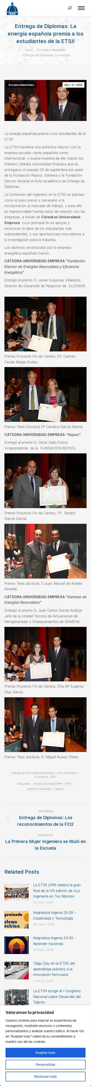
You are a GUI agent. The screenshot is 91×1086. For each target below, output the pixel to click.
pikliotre (60, 789)
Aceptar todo (45, 1052)
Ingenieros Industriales (39, 789)
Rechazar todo (45, 1076)
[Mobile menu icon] (81, 8)
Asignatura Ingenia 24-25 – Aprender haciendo (54, 941)
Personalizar (45, 1064)
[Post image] (16, 892)
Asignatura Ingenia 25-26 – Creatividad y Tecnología (54, 915)
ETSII (69, 783)
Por (67, 773)
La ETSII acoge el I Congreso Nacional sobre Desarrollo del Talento (57, 996)
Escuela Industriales (21, 85)
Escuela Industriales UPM (48, 783)
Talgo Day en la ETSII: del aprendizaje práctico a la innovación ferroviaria (54, 969)
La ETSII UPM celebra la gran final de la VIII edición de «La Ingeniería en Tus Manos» (57, 890)
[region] (45, 1045)
